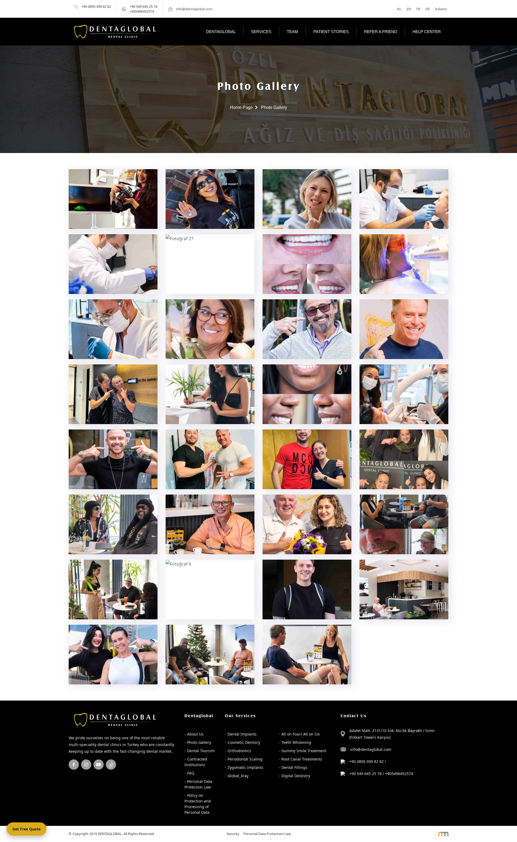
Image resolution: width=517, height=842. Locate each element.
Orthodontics (239, 750)
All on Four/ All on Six (300, 734)
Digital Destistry (295, 775)
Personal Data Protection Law (198, 784)
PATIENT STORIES (331, 31)
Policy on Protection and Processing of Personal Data (197, 804)
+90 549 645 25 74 (143, 6)
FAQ (190, 773)
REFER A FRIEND (380, 31)
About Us (195, 734)
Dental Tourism (201, 750)
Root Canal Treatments (301, 759)
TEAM (292, 31)
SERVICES (261, 31)
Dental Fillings (294, 767)
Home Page (241, 107)
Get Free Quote (26, 829)
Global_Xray (238, 775)
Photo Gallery (199, 742)
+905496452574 (142, 11)
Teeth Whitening (296, 742)
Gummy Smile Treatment (303, 750)
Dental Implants (242, 734)
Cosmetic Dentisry (244, 742)
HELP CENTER (427, 31)
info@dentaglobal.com (370, 749)
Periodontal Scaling (245, 759)
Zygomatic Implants (245, 767)
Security (232, 833)
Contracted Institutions (195, 761)
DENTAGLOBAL (221, 31)
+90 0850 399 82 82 (96, 6)
